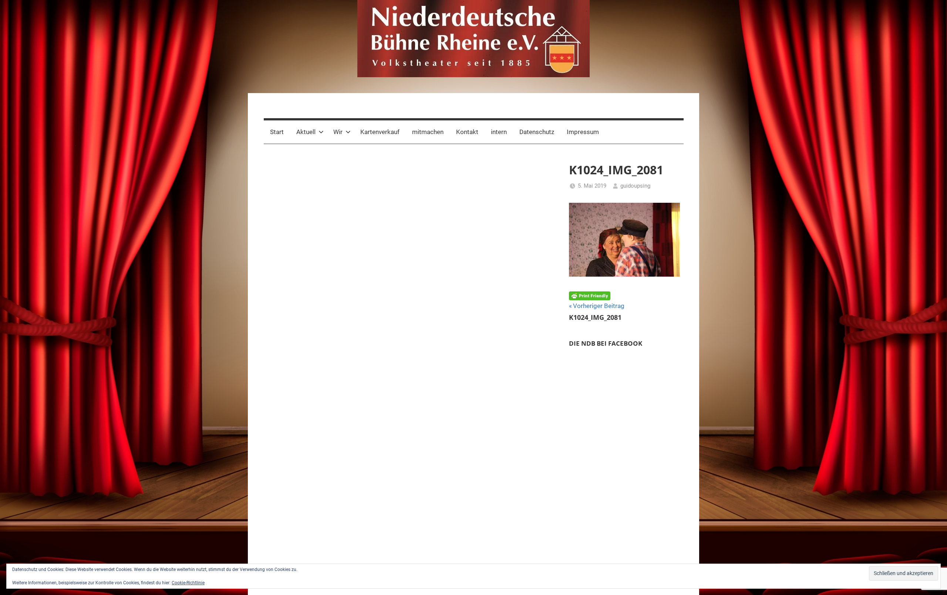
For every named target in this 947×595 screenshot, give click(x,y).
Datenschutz (536, 132)
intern (499, 132)
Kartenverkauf (380, 132)
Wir (338, 132)
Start (277, 132)
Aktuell (306, 132)
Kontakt (467, 132)
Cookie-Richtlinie (188, 582)
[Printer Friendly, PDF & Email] (589, 295)
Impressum (583, 132)
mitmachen (428, 132)
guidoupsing (635, 185)
